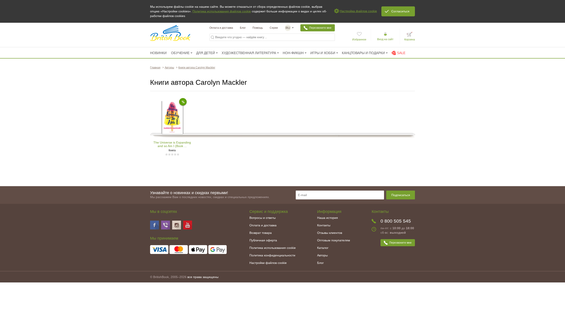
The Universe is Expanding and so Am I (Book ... (172, 144)
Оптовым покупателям (333, 240)
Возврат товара (260, 233)
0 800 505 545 (395, 220)
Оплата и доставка (221, 27)
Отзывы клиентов (329, 233)
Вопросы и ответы (262, 218)
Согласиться (400, 11)
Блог (243, 27)
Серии (274, 27)
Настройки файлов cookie (268, 263)
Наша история (327, 218)
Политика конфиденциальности (272, 255)
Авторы (322, 255)
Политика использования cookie (272, 248)
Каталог (322, 248)
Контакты (323, 225)
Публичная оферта (263, 240)
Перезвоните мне (320, 27)
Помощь (257, 27)
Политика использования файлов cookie (221, 11)
